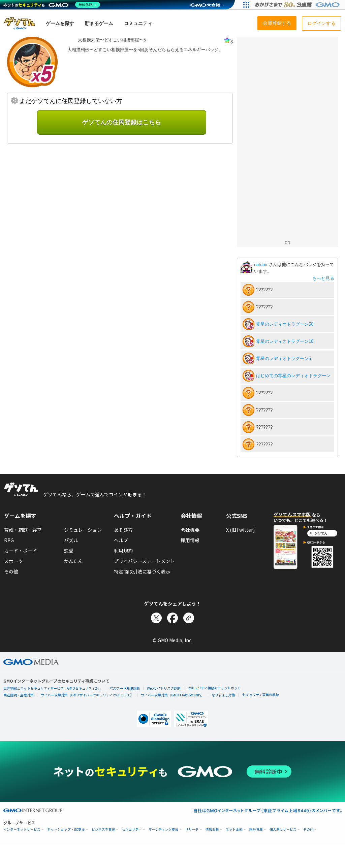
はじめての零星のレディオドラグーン (293, 375)
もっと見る (323, 278)
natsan (261, 264)
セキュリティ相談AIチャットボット (214, 687)
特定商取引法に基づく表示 (142, 571)
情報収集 (212, 829)
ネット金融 (234, 829)
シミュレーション (83, 529)
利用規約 (123, 550)
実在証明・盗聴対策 (18, 694)
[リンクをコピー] (188, 618)
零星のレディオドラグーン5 (283, 358)
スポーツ (13, 561)
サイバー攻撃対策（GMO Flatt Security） (173, 694)
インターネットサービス (21, 829)
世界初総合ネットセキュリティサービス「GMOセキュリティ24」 (52, 688)
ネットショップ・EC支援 (66, 829)
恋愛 (68, 550)
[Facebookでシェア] (172, 618)
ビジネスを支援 (103, 829)
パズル (71, 540)
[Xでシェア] (156, 618)
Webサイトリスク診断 (164, 688)
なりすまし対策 (223, 694)
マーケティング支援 (164, 829)
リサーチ (192, 829)
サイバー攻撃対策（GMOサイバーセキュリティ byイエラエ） (87, 694)
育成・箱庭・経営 (23, 529)
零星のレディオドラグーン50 (284, 324)
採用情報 (190, 540)
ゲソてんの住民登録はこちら (121, 122)
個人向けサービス (283, 829)
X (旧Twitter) (240, 529)
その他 (11, 571)
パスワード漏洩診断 (124, 688)
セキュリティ (132, 829)
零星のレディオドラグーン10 (284, 341)
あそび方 (123, 529)
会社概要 (190, 529)
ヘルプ (121, 540)
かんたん (73, 561)
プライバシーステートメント (144, 561)
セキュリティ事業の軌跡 (260, 694)
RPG (9, 540)
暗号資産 (256, 829)
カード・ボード (20, 550)
